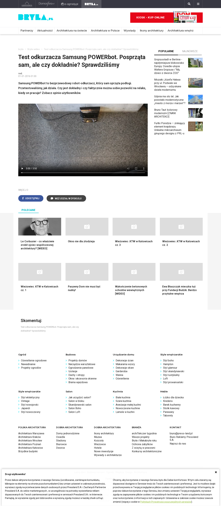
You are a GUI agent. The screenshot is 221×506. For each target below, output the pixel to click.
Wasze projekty (140, 437)
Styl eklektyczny (30, 397)
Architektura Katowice (30, 447)
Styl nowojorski (29, 404)
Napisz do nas (178, 443)
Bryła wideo (34, 49)
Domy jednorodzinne (67, 433)
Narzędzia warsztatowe (81, 364)
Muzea (98, 437)
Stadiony (61, 440)
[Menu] (198, 4)
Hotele (98, 447)
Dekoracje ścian (124, 360)
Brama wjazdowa (78, 382)
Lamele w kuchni (125, 412)
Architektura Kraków (29, 437)
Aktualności (45, 30)
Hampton (168, 364)
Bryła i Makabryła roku (144, 440)
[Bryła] (91, 4)
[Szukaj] (189, 4)
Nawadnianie (28, 364)
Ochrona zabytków (142, 444)
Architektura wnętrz (180, 30)
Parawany (168, 412)
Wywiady (130, 30)
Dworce (60, 447)
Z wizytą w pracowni (143, 447)
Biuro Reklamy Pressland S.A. (184, 438)
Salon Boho (74, 408)
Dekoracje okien (125, 367)
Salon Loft (74, 412)
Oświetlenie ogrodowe (34, 360)
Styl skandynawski (173, 371)
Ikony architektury (152, 30)
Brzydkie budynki (28, 451)
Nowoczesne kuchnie (128, 408)
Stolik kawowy (171, 408)
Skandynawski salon (79, 404)
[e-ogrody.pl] (70, 4)
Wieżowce (100, 444)
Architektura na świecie (72, 30)
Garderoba (121, 371)
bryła (20, 49)
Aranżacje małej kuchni (128, 404)
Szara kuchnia (123, 401)
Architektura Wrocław (30, 440)
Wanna (119, 375)
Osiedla (60, 437)
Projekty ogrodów (31, 367)
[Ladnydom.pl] (27, 4)
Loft (165, 378)
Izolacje (72, 371)
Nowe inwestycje (103, 451)
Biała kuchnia (123, 397)
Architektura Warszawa (31, 433)
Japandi (25, 408)
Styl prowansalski (173, 382)
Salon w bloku (76, 401)
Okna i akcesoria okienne (82, 378)
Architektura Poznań (29, 444)
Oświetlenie (122, 378)
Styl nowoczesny (30, 412)
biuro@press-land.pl (181, 433)
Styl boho (168, 360)
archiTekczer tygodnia (144, 433)
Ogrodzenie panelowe (80, 367)
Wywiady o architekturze (108, 455)
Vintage (25, 401)
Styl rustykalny (171, 375)
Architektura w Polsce (105, 30)
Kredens (168, 401)
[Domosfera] (47, 4)
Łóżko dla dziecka (173, 397)
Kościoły (99, 440)
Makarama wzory (125, 364)
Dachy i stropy (76, 375)
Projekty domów (77, 360)
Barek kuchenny (172, 404)
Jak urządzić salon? (79, 397)
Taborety (168, 415)
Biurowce (61, 444)
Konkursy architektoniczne (147, 451)
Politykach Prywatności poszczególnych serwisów (165, 502)
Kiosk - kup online (150, 17)
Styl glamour (170, 367)
